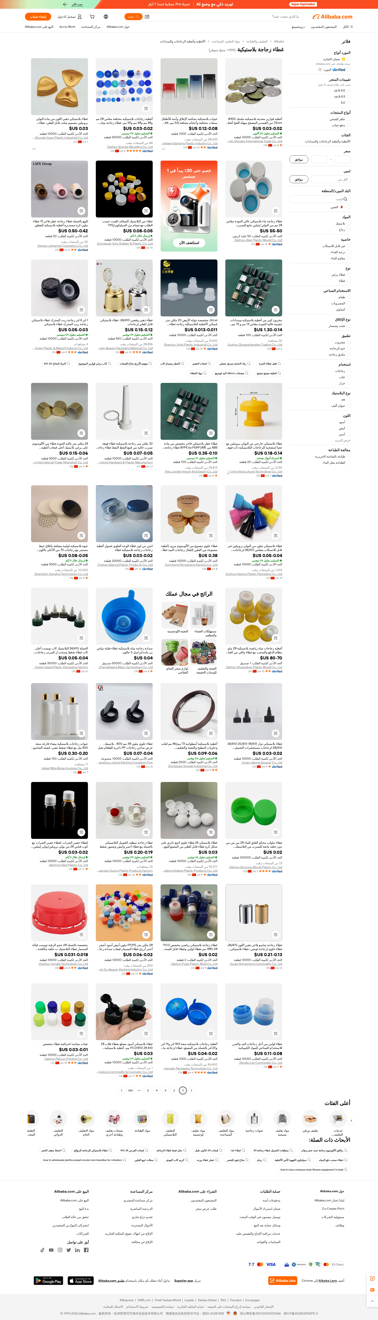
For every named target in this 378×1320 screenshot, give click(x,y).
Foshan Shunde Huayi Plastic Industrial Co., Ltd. (59, 137)
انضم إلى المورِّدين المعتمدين (70, 1225)
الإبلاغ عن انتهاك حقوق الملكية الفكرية (129, 1233)
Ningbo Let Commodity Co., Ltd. (260, 1062)
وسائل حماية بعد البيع (267, 1225)
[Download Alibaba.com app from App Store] (81, 1280)
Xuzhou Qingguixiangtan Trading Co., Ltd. (254, 344)
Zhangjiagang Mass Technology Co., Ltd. (125, 667)
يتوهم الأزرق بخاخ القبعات (134, 363)
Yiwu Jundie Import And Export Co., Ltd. (190, 471)
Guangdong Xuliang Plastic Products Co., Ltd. (189, 870)
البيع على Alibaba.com (74, 1200)
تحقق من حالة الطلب (75, 1217)
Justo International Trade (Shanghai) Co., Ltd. (59, 462)
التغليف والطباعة (257, 41)
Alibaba (279, 41)
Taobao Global (207, 1300)
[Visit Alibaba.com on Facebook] (86, 1250)
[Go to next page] (122, 1090)
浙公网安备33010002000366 (260, 1313)
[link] (372, 1278)
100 (130, 1090)
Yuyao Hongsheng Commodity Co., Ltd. (255, 964)
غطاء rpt (236, 1150)
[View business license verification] (228, 1313)
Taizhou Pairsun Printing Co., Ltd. (66, 1059)
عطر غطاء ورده (205, 1160)
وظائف (339, 1225)
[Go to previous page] (192, 1090)
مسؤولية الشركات (332, 1217)
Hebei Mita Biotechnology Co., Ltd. (64, 768)
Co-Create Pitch (333, 1208)
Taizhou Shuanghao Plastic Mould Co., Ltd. (253, 667)
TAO (223, 1300)
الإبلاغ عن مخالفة (142, 1242)
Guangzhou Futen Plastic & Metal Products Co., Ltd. (59, 348)
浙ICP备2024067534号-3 (301, 1313)
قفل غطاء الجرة (268, 363)
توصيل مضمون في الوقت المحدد (259, 1217)
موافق (299, 159)
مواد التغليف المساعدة (226, 41)
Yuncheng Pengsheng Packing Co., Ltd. (190, 564)
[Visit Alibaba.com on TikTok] (42, 1250)
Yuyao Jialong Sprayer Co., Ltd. (261, 762)
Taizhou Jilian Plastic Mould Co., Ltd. (258, 240)
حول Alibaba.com (332, 1191)
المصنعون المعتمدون (204, 1200)
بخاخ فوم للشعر (235, 1160)
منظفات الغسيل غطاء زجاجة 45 (271, 1150)
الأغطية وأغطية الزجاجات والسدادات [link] (182, 41)
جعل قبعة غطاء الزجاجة (169, 1150)
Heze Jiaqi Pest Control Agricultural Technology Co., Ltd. (253, 471)
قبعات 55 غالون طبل (206, 1150)
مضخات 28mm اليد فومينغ (229, 373)
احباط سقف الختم (51, 1150)
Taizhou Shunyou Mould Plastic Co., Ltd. (255, 867)
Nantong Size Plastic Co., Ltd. (68, 865)
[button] (147, 16)
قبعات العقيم (199, 363)
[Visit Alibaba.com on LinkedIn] (77, 1250)
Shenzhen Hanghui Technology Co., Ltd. (61, 574)
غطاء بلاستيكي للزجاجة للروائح (91, 1150)
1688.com (144, 1300)
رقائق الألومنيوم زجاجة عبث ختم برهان (322, 1150)
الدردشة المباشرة (141, 1208)
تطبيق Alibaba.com (111, 1280)
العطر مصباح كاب (170, 363)
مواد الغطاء (196, 373)
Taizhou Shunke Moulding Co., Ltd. (130, 147)
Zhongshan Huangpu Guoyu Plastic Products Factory (124, 870)
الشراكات (83, 1233)
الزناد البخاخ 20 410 (55, 363)
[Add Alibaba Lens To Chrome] (282, 1280)
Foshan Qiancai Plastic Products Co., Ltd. (125, 564)
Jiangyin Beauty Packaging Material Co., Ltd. (124, 348)
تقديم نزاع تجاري (142, 1217)
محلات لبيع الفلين (144, 1160)
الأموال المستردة (142, 1225)
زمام (259, 1160)
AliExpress (127, 1300)
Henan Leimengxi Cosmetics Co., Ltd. (62, 245)
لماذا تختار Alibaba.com (329, 1200)
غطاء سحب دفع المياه (331, 1160)
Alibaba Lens (327, 1280)
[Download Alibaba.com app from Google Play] (48, 1280)
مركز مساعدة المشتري (138, 1200)
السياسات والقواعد (268, 1242)
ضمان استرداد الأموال (266, 1208)
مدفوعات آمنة (271, 1200)
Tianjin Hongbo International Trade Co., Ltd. (253, 141)
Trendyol (236, 1300)
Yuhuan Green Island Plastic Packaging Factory (59, 667)
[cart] (91, 17)
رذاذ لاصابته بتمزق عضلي (232, 363)
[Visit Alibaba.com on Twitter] (68, 1250)
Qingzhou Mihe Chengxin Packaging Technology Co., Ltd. (189, 1068)
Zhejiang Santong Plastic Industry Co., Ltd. (189, 143)
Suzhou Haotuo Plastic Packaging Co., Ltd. (253, 574)
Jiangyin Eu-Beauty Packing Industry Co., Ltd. (124, 969)
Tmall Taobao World (167, 1300)
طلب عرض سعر (206, 1208)
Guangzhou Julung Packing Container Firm (124, 762)
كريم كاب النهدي (175, 1160)
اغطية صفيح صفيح (267, 373)
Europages (252, 1300)
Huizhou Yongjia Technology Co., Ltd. (63, 964)
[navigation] (319, 566)
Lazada (189, 1300)
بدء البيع (84, 1208)
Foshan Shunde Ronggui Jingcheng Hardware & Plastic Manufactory (124, 462)
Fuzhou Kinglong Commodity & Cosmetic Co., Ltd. (124, 1072)
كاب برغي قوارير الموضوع (93, 363)
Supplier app (183, 1280)
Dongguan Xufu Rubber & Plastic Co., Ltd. (125, 243)
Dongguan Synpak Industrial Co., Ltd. (192, 766)
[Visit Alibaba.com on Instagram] (60, 1250)
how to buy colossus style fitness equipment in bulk (311, 1169)
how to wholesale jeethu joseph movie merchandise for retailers (82, 1160)
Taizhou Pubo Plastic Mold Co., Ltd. (193, 964)
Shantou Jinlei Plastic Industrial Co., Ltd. (190, 344)
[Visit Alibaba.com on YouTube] (51, 1250)
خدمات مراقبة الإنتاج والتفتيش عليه (258, 1233)
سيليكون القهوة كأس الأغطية (290, 1160)
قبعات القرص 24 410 (132, 1150)
